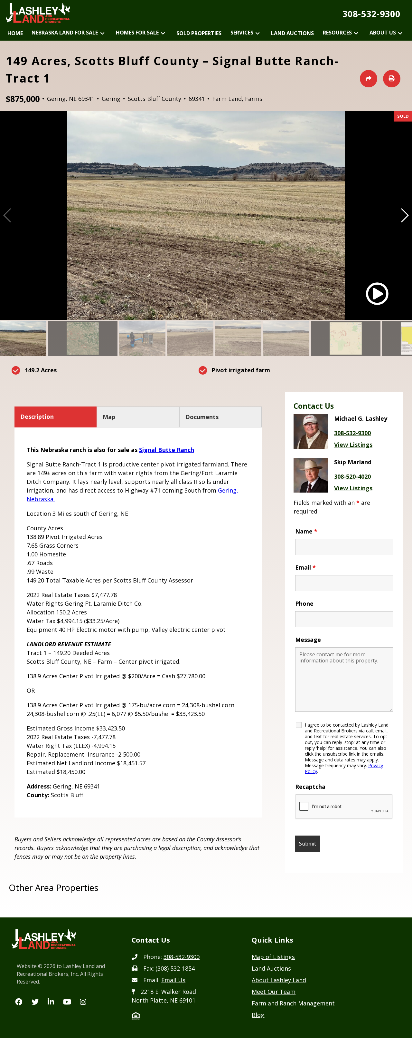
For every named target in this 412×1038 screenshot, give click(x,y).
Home (15, 33)
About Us (383, 32)
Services (241, 32)
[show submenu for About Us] (400, 34)
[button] (404, 215)
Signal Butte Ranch (166, 450)
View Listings (353, 444)
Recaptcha (310, 786)
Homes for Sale (137, 32)
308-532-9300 (371, 14)
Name (306, 531)
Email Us (173, 980)
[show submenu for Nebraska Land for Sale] (102, 34)
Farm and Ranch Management (293, 1003)
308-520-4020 (352, 476)
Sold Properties (198, 33)
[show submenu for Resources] (356, 34)
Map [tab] (109, 417)
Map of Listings (273, 957)
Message (308, 639)
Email (305, 567)
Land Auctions (292, 33)
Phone (304, 603)
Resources (337, 32)
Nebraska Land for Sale (65, 32)
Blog (258, 1015)
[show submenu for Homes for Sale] (163, 34)
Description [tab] (37, 416)
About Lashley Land (279, 980)
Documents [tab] (202, 417)
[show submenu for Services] (257, 34)
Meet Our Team (273, 991)
